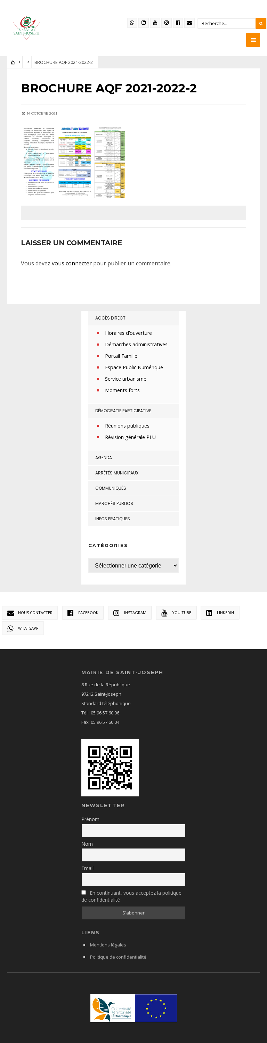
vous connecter (72, 263)
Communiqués (110, 488)
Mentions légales (108, 945)
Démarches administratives (136, 344)
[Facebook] (178, 23)
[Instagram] (166, 23)
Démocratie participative (123, 411)
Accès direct (110, 318)
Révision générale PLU (130, 437)
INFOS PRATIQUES (112, 519)
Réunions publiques (127, 425)
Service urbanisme (125, 378)
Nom (87, 844)
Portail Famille (121, 356)
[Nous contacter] (189, 23)
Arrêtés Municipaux (116, 473)
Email (87, 868)
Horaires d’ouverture (128, 333)
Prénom (90, 819)
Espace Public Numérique (134, 367)
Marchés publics (114, 503)
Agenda (103, 458)
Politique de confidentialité (118, 957)
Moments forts (122, 390)
